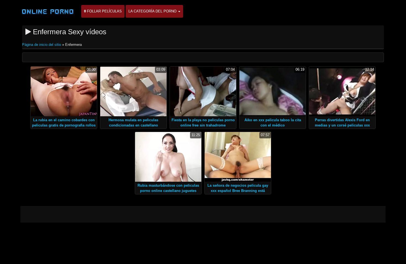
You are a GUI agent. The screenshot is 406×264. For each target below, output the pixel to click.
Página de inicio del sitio (42, 45)
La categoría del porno (153, 11)
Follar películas (104, 11)
